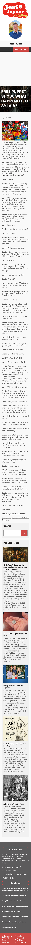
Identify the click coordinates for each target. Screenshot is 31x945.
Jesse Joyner (15, 43)
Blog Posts (15, 883)
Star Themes (20, 940)
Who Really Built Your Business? (13, 514)
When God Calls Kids (9, 927)
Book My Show (21, 49)
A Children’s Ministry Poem (13, 804)
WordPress (24, 942)
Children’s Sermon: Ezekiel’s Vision (14, 922)
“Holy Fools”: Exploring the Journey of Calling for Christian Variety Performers (15, 567)
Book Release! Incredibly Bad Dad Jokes (14, 745)
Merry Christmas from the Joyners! (13, 687)
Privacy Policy (8, 878)
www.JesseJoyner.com (12, 175)
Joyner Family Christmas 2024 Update (15, 916)
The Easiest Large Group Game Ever (15, 635)
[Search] (24, 533)
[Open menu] (3, 49)
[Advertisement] (15, 69)
